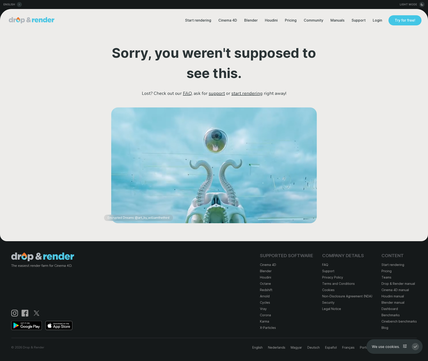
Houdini (271, 20)
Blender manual (392, 302)
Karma (264, 321)
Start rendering (198, 20)
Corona (265, 315)
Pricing (291, 20)
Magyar (296, 347)
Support (359, 20)
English (257, 347)
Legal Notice (331, 309)
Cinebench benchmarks (399, 321)
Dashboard (389, 309)
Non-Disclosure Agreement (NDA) (347, 296)
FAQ (187, 93)
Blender (251, 20)
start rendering (247, 93)
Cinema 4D (227, 20)
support (217, 93)
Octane (265, 283)
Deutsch (313, 347)
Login (377, 20)
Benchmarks (390, 315)
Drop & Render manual (398, 283)
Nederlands (276, 347)
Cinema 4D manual (395, 290)
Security (328, 302)
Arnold (265, 296)
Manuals (337, 20)
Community (313, 20)
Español (331, 347)
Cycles (265, 302)
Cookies (328, 290)
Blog (384, 328)
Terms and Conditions (338, 283)
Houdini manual (392, 296)
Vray (263, 309)
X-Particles (268, 328)
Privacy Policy (332, 277)
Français (348, 347)
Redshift (266, 290)
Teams (386, 277)
